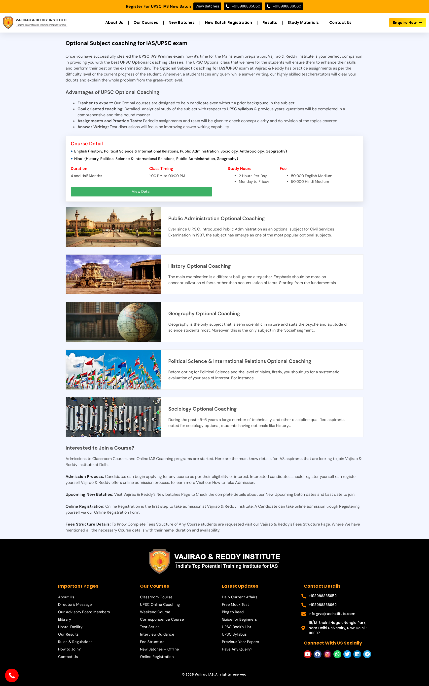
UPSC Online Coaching (160, 604)
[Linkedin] (357, 654)
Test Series (150, 626)
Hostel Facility (70, 626)
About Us (114, 22)
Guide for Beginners (239, 619)
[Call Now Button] (12, 675)
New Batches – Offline (159, 649)
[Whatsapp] (337, 654)
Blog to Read (233, 612)
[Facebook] (318, 654)
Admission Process (84, 476)
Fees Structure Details (88, 524)
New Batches (182, 22)
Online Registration (84, 506)
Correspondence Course (162, 619)
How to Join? (69, 649)
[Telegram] (367, 654)
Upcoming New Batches (89, 494)
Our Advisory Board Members (84, 612)
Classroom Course (156, 597)
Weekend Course (155, 612)
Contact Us (340, 22)
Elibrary (64, 619)
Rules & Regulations (75, 641)
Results (269, 22)
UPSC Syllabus (234, 634)
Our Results (68, 634)
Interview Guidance (157, 634)
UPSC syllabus (240, 109)
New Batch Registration (228, 22)
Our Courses (146, 22)
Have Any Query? (237, 649)
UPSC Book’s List (236, 626)
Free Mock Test (235, 604)
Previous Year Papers (240, 641)
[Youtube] (308, 654)
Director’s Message (75, 604)
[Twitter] (347, 654)
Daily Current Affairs (239, 597)
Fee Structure (152, 641)
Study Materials (303, 22)
